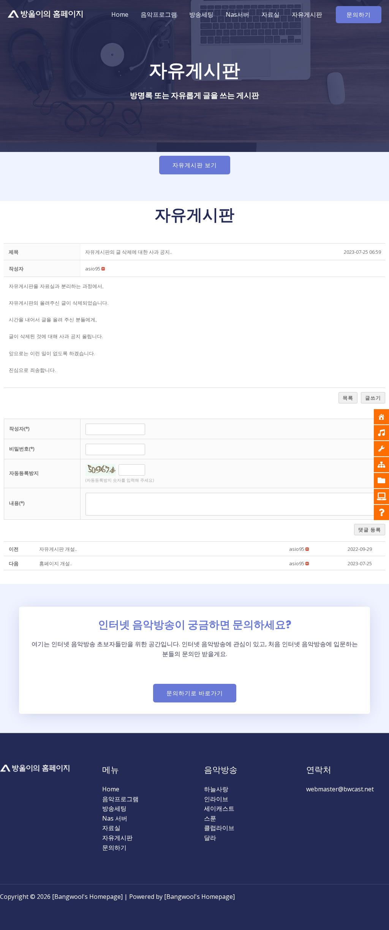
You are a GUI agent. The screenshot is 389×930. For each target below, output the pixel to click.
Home (119, 14)
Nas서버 (237, 14)
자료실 (270, 14)
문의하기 (114, 847)
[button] (358, 14)
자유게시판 (307, 14)
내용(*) (16, 503)
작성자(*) (19, 428)
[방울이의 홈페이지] (46, 14)
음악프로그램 (159, 14)
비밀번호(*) (21, 448)
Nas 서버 (114, 818)
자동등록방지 (24, 473)
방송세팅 (201, 14)
